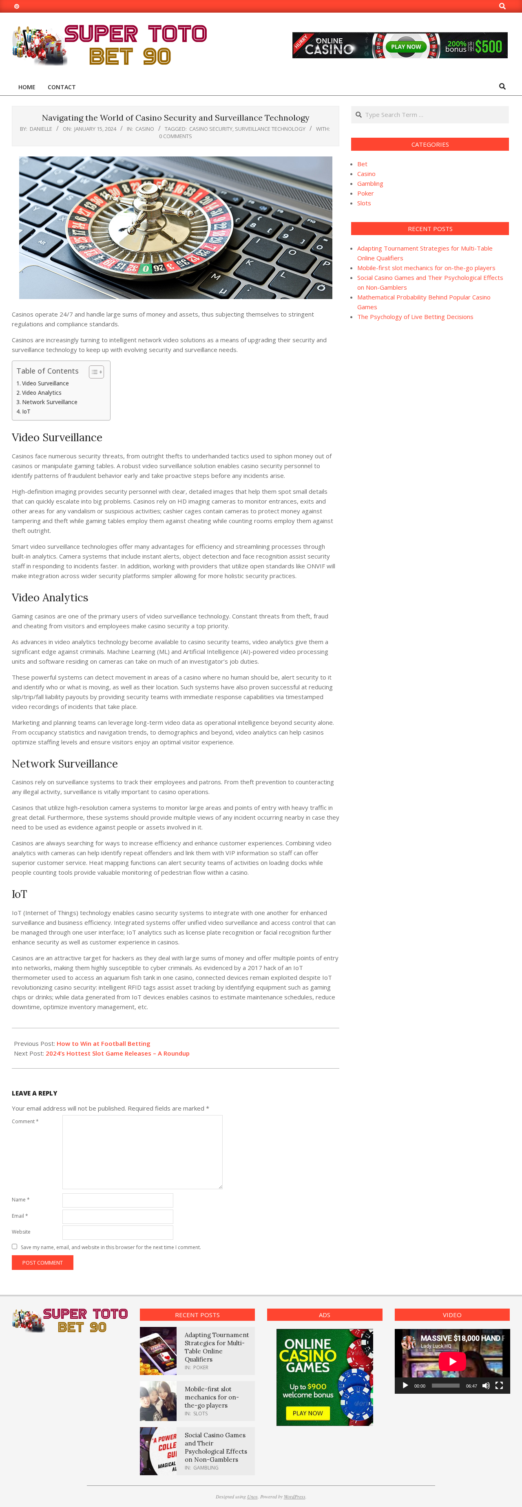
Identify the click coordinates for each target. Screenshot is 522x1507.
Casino (144, 128)
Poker (365, 193)
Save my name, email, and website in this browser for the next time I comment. (111, 1247)
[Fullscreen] (499, 1386)
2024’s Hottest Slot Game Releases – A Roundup (118, 1053)
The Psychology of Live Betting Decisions (415, 316)
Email (20, 1215)
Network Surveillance (49, 402)
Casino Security (210, 128)
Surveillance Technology (270, 128)
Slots (364, 203)
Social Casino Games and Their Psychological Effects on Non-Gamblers (216, 1447)
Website (21, 1231)
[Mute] (486, 1386)
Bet (362, 164)
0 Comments (175, 136)
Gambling (370, 183)
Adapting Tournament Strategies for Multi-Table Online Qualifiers (217, 1347)
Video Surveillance (45, 383)
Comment (25, 1121)
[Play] (405, 1386)
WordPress (294, 1496)
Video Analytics (42, 392)
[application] (452, 1361)
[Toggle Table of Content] (92, 372)
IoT (26, 411)
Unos (252, 1496)
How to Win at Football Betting (103, 1043)
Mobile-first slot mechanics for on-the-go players (426, 268)
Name (21, 1199)
